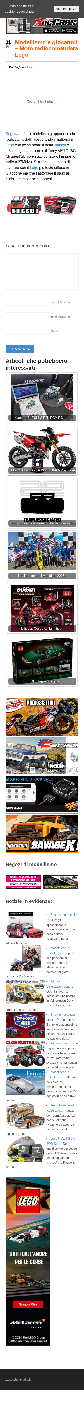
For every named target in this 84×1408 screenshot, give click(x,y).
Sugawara (14, 134)
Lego (30, 67)
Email (60, 316)
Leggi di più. (26, 11)
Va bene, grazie (66, 9)
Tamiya (60, 145)
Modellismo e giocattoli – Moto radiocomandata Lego (46, 48)
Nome (60, 302)
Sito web (55, 331)
